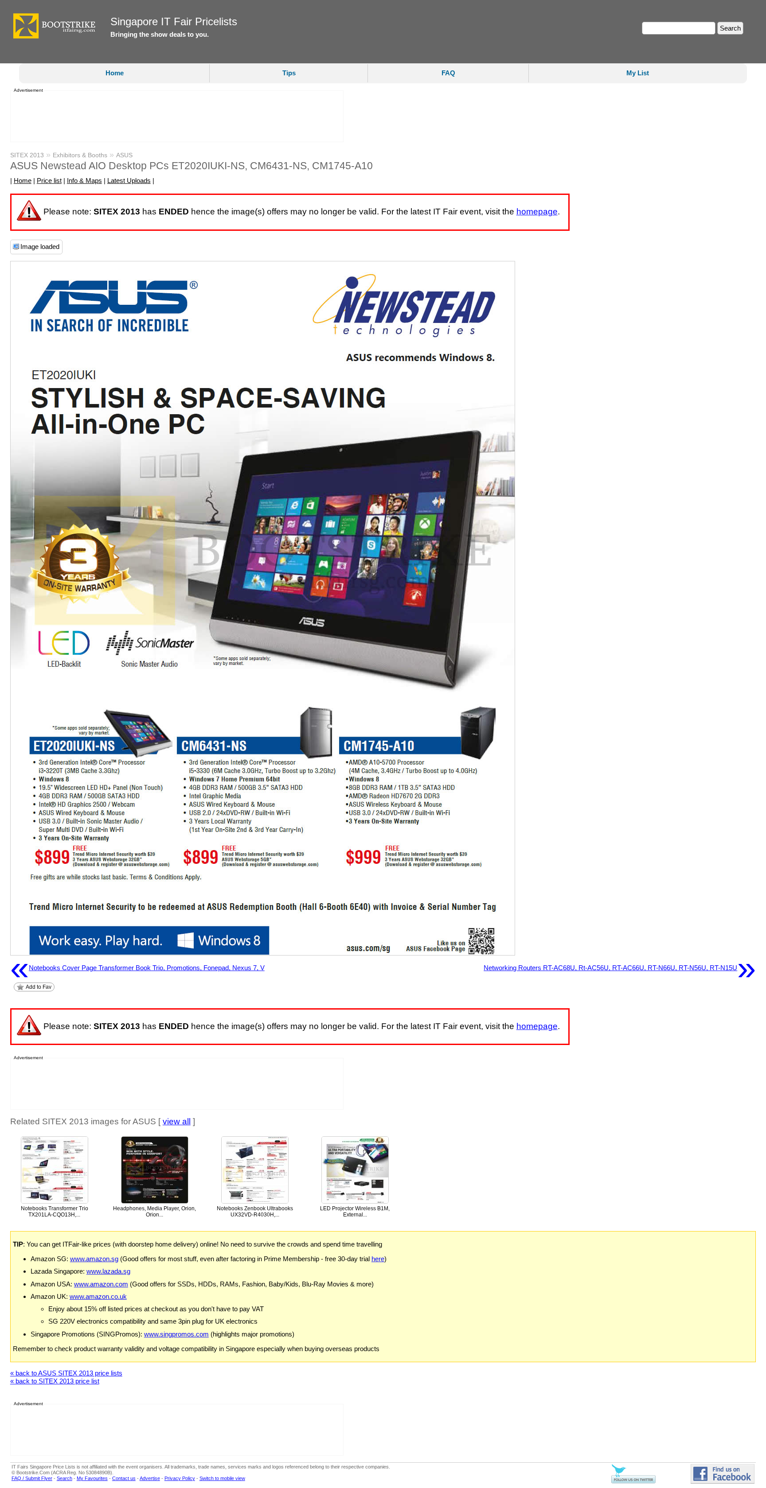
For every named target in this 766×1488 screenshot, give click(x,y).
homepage (537, 211)
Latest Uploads (129, 180)
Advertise (150, 1478)
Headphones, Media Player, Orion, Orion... (154, 1211)
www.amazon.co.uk (98, 1296)
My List (637, 73)
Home (115, 73)
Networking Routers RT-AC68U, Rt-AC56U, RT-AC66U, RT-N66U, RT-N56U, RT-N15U (620, 968)
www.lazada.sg (108, 1271)
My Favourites (92, 1478)
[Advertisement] (174, 116)
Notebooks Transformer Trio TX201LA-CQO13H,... (54, 1211)
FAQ (448, 73)
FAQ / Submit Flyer (32, 1478)
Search (64, 1478)
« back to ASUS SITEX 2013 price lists (66, 1373)
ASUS (124, 155)
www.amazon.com (101, 1284)
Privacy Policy (179, 1478)
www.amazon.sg (94, 1259)
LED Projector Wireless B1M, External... (355, 1211)
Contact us (124, 1478)
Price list (49, 180)
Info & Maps (84, 180)
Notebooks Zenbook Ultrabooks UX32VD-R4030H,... (255, 1211)
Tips (289, 73)
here (377, 1259)
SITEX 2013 (27, 155)
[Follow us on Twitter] (633, 1481)
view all (177, 1121)
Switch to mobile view (222, 1478)
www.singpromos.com (176, 1334)
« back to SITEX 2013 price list (54, 1381)
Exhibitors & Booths (80, 155)
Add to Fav (38, 987)
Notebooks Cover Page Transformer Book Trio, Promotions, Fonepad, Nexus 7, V (137, 968)
